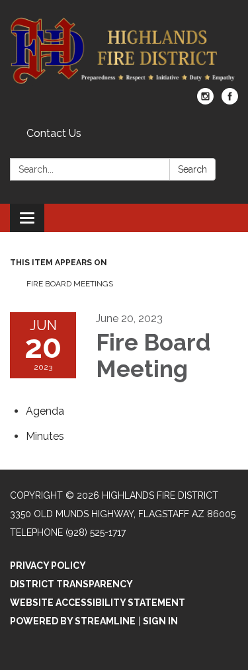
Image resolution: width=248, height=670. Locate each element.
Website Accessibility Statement (97, 602)
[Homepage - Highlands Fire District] (124, 50)
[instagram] (205, 101)
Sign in (160, 621)
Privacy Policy (48, 565)
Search (192, 169)
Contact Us (53, 133)
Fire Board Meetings (69, 283)
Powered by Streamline (73, 621)
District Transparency (71, 584)
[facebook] (230, 101)
